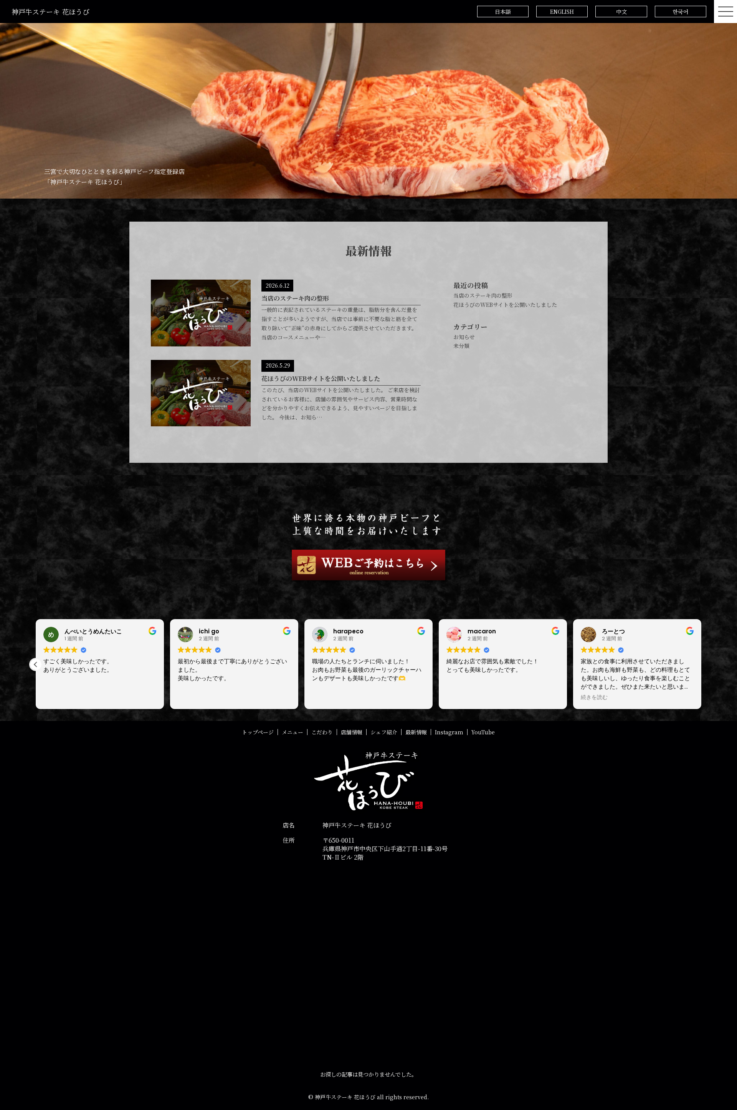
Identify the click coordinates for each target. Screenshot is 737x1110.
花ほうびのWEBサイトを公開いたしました (505, 304)
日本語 (503, 11)
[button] (35, 664)
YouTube (483, 732)
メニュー (292, 732)
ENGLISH (562, 11)
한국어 (681, 11)
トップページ (258, 732)
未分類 (461, 346)
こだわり (322, 732)
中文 (621, 11)
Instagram (449, 732)
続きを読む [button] (594, 697)
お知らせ (464, 337)
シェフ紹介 (383, 732)
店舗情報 (351, 732)
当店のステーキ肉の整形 (482, 295)
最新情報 (416, 732)
